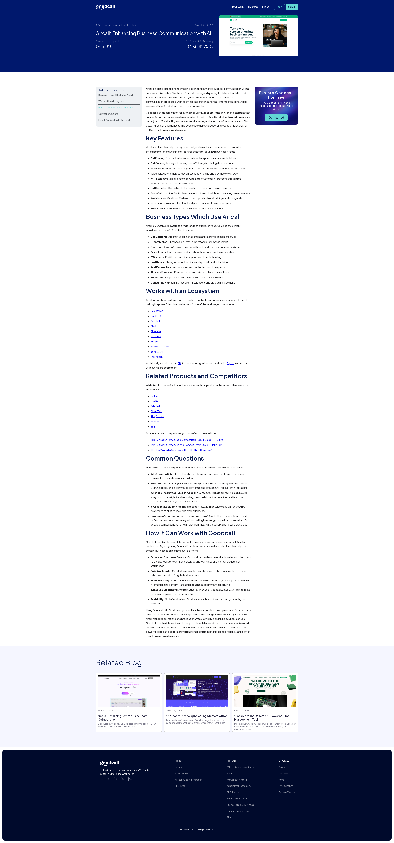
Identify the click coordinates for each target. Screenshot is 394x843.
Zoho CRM (157, 351)
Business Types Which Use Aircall (115, 95)
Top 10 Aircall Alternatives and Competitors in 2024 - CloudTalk (186, 444)
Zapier (230, 363)
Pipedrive (156, 331)
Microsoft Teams (160, 346)
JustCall (155, 421)
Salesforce (157, 311)
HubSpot (156, 316)
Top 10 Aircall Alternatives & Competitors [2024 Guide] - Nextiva (187, 439)
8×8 (153, 426)
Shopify (155, 341)
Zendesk (156, 321)
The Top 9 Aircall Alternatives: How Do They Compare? (181, 450)
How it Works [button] (238, 6)
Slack (154, 326)
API (179, 363)
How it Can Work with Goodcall (114, 120)
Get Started (276, 117)
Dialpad (155, 396)
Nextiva (155, 401)
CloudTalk (156, 411)
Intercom (156, 336)
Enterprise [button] (253, 6)
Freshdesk (157, 356)
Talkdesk (156, 406)
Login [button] (279, 6)
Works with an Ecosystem (111, 101)
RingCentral (157, 416)
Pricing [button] (265, 6)
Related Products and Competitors (115, 107)
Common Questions (108, 114)
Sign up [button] (292, 6)
